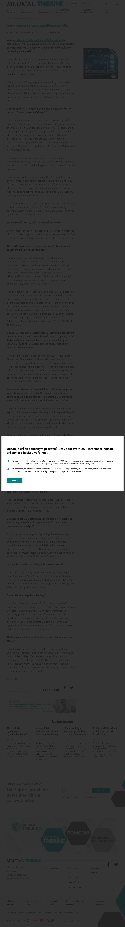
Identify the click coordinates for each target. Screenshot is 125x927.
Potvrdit (15, 480)
